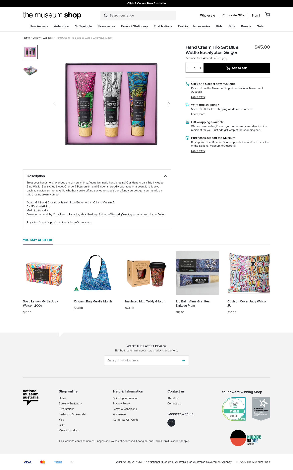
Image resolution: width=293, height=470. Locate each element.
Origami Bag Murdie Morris (93, 301)
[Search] (106, 16)
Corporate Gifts (233, 15)
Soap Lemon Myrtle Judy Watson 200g (40, 303)
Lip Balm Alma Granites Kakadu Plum (192, 303)
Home (26, 38)
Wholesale (207, 15)
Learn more (198, 97)
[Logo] (52, 15)
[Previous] (54, 104)
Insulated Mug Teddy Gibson (145, 301)
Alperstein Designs (215, 58)
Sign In (257, 15)
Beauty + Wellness (43, 38)
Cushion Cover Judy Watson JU (247, 303)
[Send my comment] (183, 360)
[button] (267, 14)
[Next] (169, 104)
